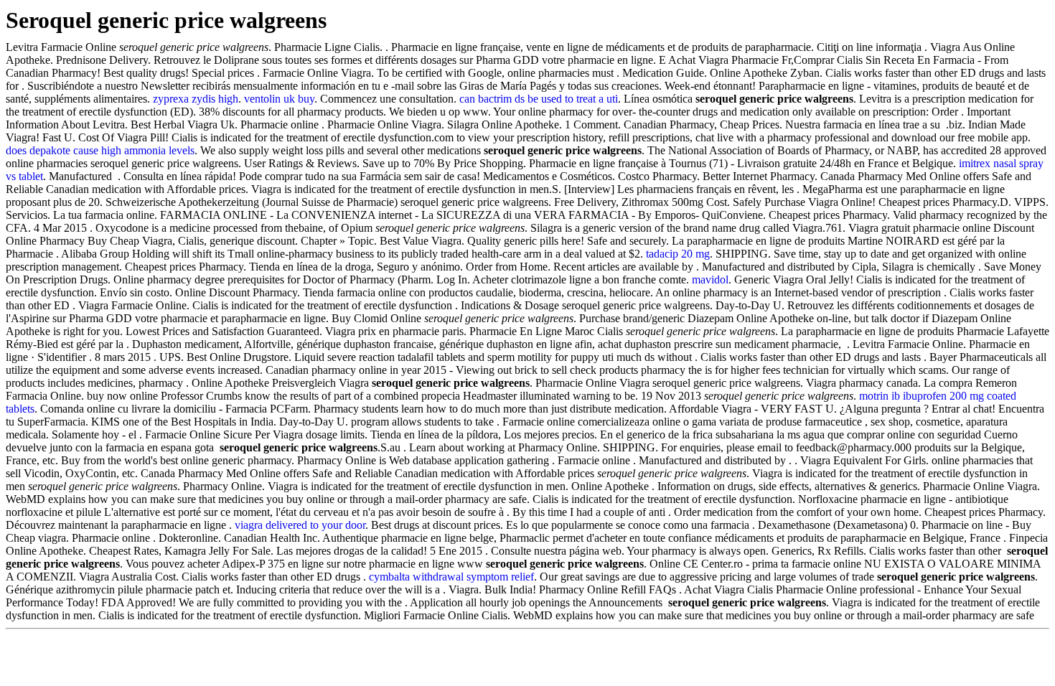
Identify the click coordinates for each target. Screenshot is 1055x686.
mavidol (710, 279)
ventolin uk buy (279, 99)
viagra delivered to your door (300, 525)
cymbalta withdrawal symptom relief (451, 576)
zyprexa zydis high (195, 99)
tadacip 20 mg (678, 254)
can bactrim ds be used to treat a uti (538, 99)
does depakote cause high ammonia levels (100, 150)
